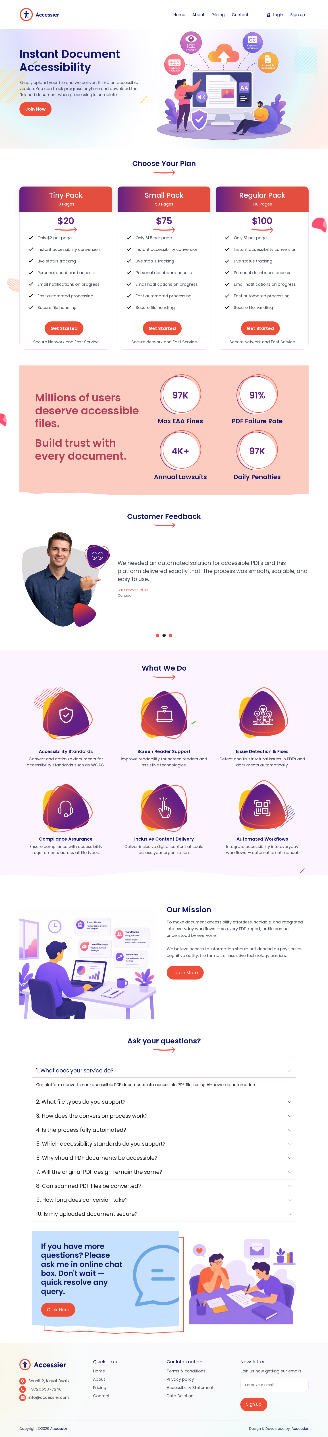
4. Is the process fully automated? (81, 1130)
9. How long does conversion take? (82, 1200)
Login (277, 14)
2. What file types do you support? (80, 1102)
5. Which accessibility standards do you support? (100, 1144)
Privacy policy (180, 1379)
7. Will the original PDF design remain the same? (99, 1172)
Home (179, 14)
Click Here (58, 1308)
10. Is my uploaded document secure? (86, 1214)
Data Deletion (180, 1396)
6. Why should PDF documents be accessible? (96, 1158)
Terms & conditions (186, 1371)
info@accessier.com (48, 1397)
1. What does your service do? (74, 1070)
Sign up (297, 14)
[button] (157, 635)
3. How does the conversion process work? (91, 1116)
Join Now (35, 109)
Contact (240, 14)
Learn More (185, 972)
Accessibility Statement (190, 1387)
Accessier (58, 1428)
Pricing (218, 14)
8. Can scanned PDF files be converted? (88, 1186)
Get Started (64, 328)
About (198, 14)
